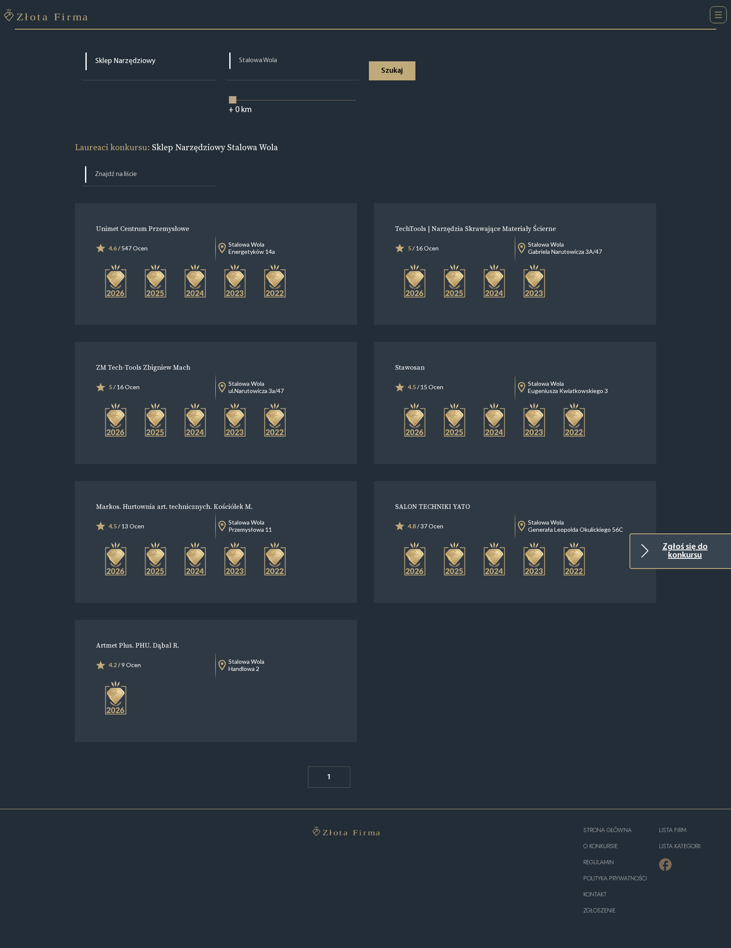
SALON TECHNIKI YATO (432, 506)
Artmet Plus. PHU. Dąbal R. (137, 645)
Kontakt (595, 894)
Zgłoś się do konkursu (685, 551)
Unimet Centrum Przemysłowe (142, 228)
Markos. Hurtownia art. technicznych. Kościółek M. (174, 506)
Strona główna (607, 830)
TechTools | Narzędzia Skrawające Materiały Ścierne (475, 228)
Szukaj (392, 71)
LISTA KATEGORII (680, 846)
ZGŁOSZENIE (599, 911)
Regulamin (598, 862)
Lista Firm (672, 830)
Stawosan (410, 367)
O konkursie (600, 846)
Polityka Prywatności (615, 878)
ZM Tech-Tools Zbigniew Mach (143, 367)
